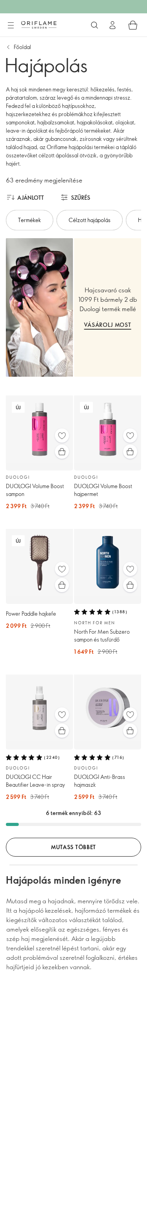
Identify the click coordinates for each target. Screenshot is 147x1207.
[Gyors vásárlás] (62, 452)
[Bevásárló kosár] (133, 25)
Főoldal (22, 47)
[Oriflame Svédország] (38, 25)
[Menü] (10, 25)
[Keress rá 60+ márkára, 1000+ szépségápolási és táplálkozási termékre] (94, 25)
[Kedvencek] (62, 435)
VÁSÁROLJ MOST (107, 324)
